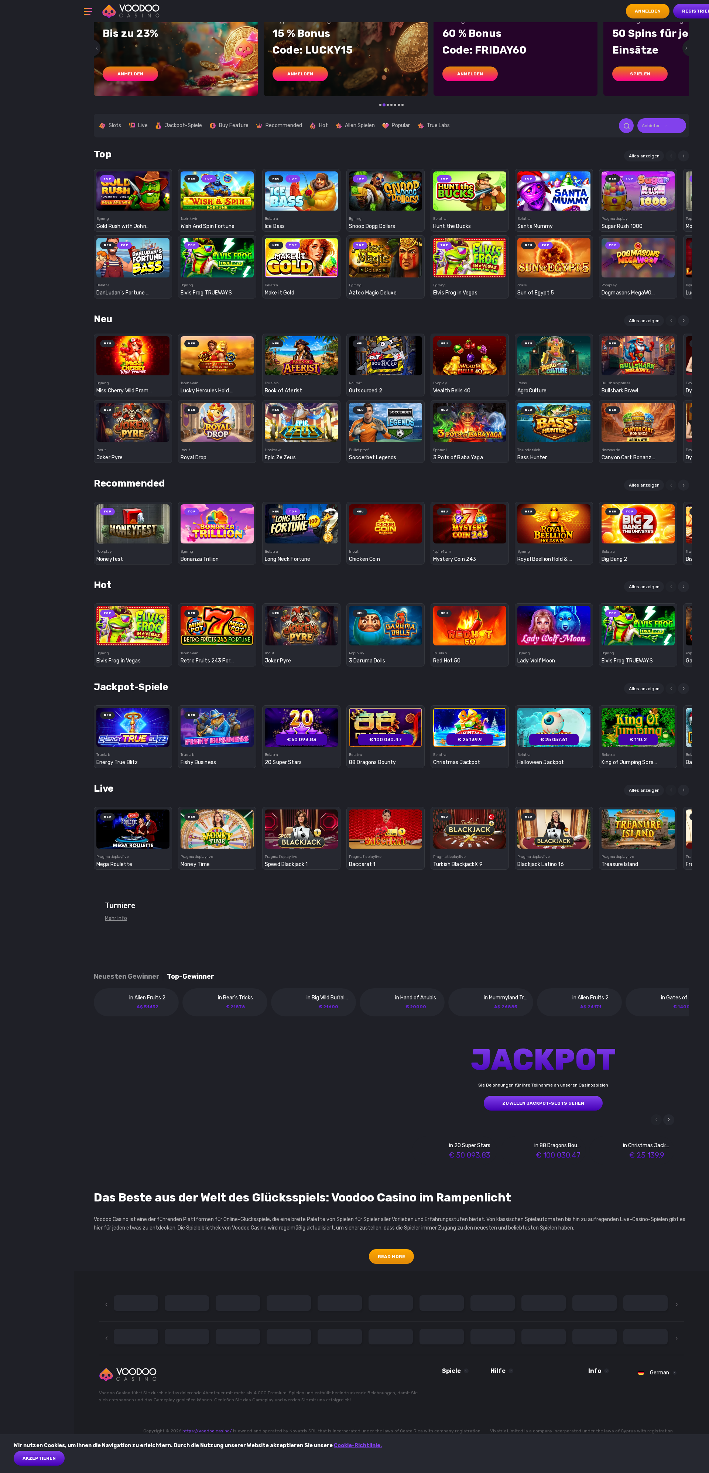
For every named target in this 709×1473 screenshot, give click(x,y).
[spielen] (133, 188)
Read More (391, 1256)
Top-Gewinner (190, 976)
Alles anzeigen (644, 155)
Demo (133, 204)
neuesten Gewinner (127, 976)
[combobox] (661, 125)
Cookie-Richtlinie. (358, 1445)
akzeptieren (39, 1458)
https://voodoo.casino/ (207, 1430)
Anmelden (648, 11)
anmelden (130, 73)
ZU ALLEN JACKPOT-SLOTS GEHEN (543, 1103)
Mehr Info (116, 918)
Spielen (640, 73)
